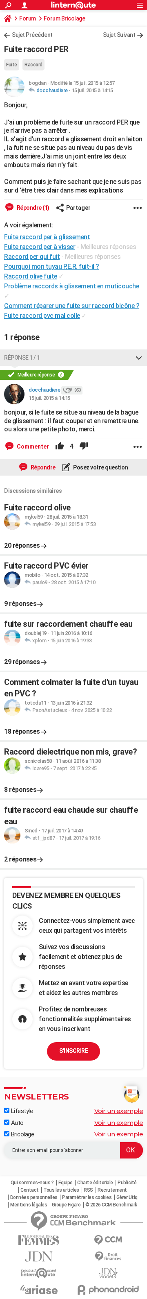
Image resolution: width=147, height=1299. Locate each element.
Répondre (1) (32, 207)
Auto (16, 1123)
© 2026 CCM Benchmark (111, 1205)
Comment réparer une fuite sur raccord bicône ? (71, 306)
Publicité (127, 1183)
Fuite (11, 65)
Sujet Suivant (119, 35)
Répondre (42, 467)
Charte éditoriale (95, 1183)
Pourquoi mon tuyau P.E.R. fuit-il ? (51, 266)
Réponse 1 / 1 (22, 357)
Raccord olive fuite (30, 276)
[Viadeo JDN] (108, 1273)
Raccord (33, 65)
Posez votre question (100, 467)
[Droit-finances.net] (108, 1256)
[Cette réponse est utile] (59, 446)
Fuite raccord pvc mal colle (42, 316)
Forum (27, 18)
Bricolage (21, 1134)
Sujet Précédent (32, 35)
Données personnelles (34, 1197)
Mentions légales (28, 1205)
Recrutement (112, 1190)
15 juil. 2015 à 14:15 (92, 90)
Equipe (65, 1183)
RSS (88, 1190)
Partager (78, 207)
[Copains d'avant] (39, 1273)
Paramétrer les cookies (86, 1197)
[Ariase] (39, 1289)
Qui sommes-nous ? (32, 1183)
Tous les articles (61, 1190)
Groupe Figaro (66, 1205)
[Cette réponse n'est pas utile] (83, 446)
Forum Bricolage (64, 18)
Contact (29, 1190)
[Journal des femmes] (39, 1240)
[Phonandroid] (108, 1290)
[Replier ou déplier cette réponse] (138, 357)
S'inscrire (73, 1050)
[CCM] (108, 1240)
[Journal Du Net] (39, 1256)
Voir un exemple (118, 1111)
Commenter (32, 446)
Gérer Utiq (127, 1197)
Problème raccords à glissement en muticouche (71, 286)
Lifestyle (21, 1111)
